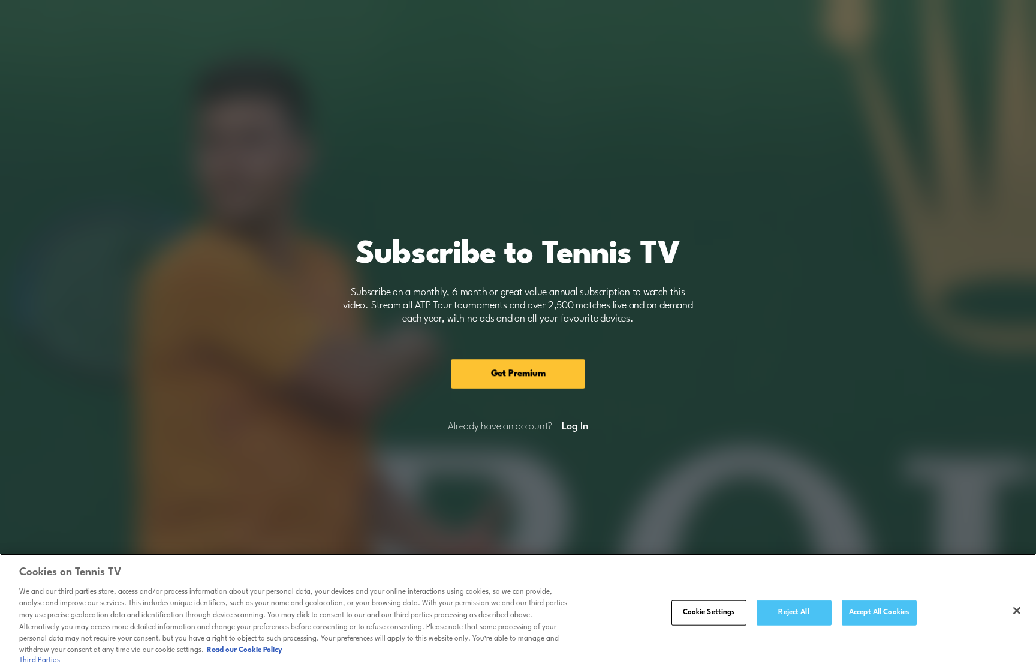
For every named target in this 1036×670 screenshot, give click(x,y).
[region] (518, 612)
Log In (575, 427)
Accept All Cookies (879, 612)
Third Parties (39, 660)
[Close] (1017, 610)
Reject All (793, 612)
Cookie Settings (709, 612)
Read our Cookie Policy (244, 650)
